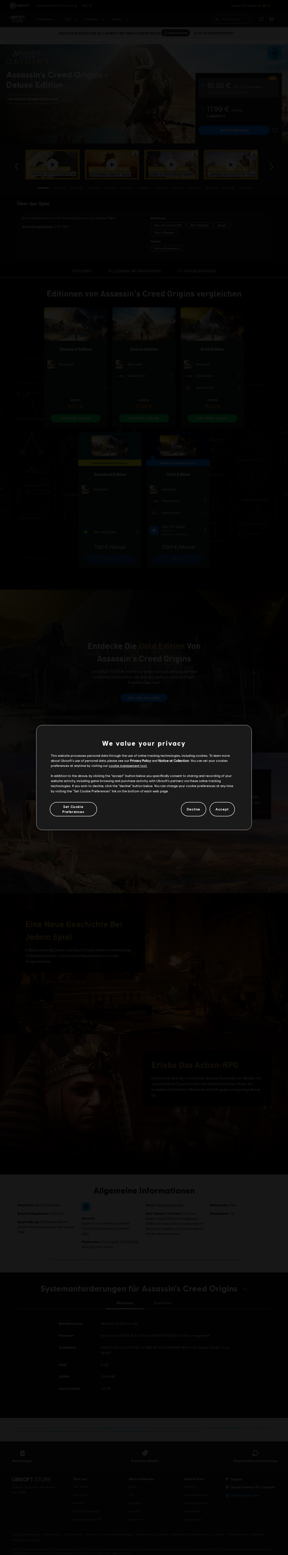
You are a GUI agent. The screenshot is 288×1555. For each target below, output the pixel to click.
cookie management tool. (128, 766)
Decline (193, 809)
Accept (222, 809)
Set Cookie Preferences (73, 809)
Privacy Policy (140, 760)
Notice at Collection (173, 760)
